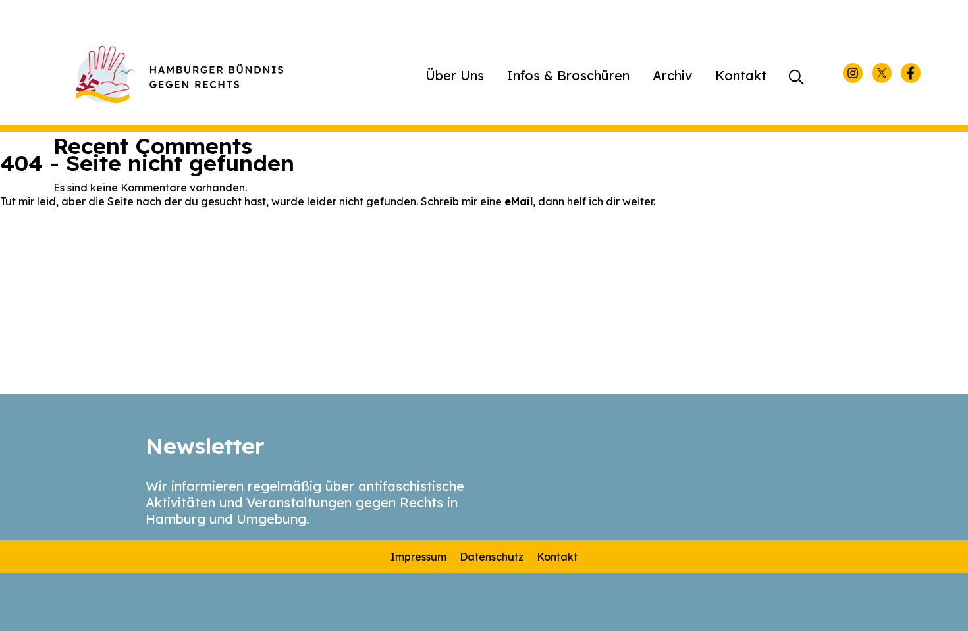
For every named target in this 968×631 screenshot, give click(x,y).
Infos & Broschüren (568, 75)
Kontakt (740, 75)
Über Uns (454, 75)
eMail (518, 201)
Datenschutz (492, 556)
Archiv (672, 75)
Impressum (418, 556)
